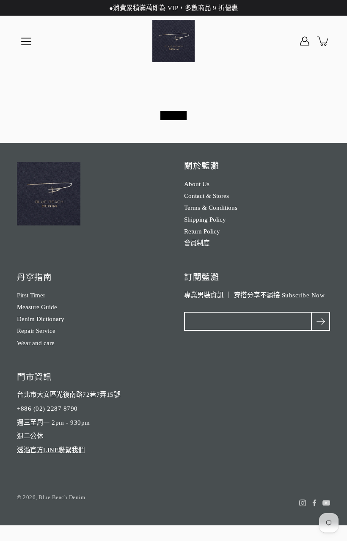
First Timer (31, 295)
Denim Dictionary (40, 318)
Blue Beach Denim (62, 497)
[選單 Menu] (26, 41)
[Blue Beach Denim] (173, 41)
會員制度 (196, 243)
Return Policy (202, 231)
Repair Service (36, 330)
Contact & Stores (206, 195)
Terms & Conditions (210, 207)
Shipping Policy (205, 219)
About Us (196, 183)
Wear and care (36, 342)
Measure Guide (37, 306)
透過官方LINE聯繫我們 (51, 449)
